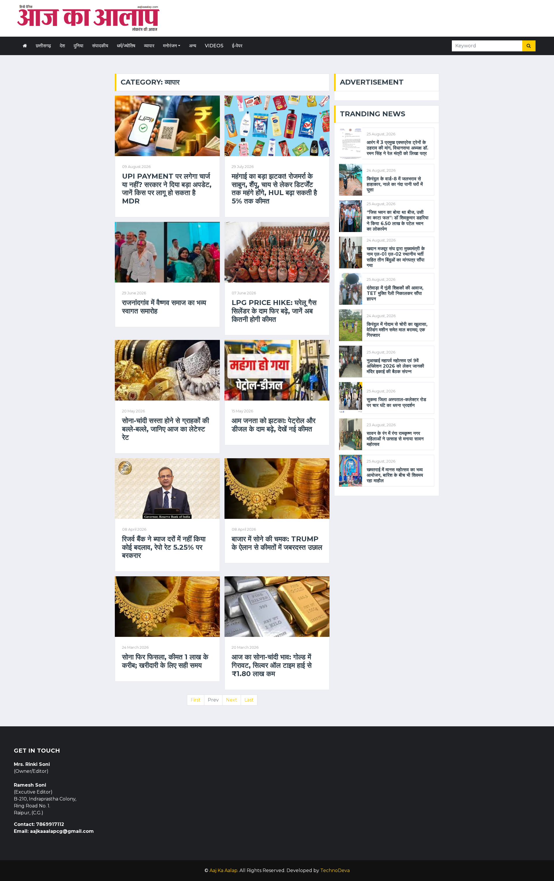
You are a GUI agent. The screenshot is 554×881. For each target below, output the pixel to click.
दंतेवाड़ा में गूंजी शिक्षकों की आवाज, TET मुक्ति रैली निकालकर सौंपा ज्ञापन (395, 293)
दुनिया (78, 45)
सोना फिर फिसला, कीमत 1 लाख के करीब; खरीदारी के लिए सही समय (165, 661)
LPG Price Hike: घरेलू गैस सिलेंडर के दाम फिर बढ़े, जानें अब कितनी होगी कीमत (274, 311)
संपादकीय (100, 45)
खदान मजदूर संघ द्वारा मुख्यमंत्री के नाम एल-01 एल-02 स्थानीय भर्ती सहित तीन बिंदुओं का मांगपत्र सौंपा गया (396, 257)
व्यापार (149, 45)
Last (249, 700)
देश (62, 45)
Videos (214, 45)
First (196, 700)
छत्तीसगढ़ (43, 45)
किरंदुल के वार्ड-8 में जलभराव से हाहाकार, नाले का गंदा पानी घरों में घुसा (395, 184)
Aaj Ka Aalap (223, 870)
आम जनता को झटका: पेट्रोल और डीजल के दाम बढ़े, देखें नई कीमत (273, 425)
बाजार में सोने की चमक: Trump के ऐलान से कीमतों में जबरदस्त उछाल (277, 543)
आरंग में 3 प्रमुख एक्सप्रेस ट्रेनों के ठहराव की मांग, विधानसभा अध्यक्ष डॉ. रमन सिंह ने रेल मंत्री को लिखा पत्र (397, 148)
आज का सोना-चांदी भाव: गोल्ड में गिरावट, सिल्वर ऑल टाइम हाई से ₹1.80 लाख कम (272, 665)
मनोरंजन (170, 45)
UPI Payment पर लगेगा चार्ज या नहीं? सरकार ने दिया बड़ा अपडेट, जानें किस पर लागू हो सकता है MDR (167, 188)
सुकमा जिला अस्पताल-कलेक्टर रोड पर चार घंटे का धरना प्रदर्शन (396, 402)
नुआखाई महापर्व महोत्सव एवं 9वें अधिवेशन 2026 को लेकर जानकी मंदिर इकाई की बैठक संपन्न (395, 366)
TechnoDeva (335, 870)
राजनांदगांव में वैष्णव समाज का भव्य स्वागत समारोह (164, 307)
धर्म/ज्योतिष (126, 45)
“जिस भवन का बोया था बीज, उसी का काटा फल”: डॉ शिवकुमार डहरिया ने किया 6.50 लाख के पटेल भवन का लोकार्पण (397, 221)
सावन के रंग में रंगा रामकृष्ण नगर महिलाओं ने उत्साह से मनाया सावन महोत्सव (395, 439)
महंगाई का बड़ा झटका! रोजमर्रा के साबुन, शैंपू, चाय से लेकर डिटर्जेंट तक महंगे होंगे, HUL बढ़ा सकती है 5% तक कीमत (274, 188)
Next (231, 700)
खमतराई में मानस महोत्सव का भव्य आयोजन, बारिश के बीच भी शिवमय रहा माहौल (395, 475)
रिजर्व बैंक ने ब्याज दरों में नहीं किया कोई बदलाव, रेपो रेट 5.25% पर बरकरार (163, 547)
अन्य (192, 45)
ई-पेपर (237, 45)
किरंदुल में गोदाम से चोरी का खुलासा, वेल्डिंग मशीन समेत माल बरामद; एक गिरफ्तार (397, 329)
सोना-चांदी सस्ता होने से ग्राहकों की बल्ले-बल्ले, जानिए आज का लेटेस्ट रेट (165, 429)
